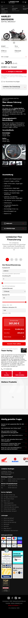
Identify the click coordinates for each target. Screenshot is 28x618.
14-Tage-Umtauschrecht (11, 497)
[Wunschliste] (23, 2)
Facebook (12, 598)
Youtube (19, 598)
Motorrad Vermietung (10, 522)
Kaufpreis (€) (6, 267)
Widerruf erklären (13, 605)
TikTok (16, 598)
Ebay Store (7, 528)
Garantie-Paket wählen (14, 343)
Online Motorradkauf (10, 509)
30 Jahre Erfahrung (9, 494)
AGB (10, 601)
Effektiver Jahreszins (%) (9, 307)
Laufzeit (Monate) (7, 288)
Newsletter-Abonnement (11, 530)
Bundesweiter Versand (10, 511)
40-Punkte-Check (9, 499)
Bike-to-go (7, 501)
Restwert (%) (6, 295)
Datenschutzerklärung (19, 601)
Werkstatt (6, 524)
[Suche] (4, 2)
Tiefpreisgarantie (8, 503)
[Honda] (4, 459)
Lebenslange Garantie (10, 505)
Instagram (8, 598)
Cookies (8, 603)
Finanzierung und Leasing (11, 507)
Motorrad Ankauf (9, 520)
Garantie (6, 526)
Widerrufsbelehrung (16, 603)
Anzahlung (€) (6, 276)
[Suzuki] (15, 460)
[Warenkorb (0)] (25, 2)
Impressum (5, 601)
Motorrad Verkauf (9, 518)
